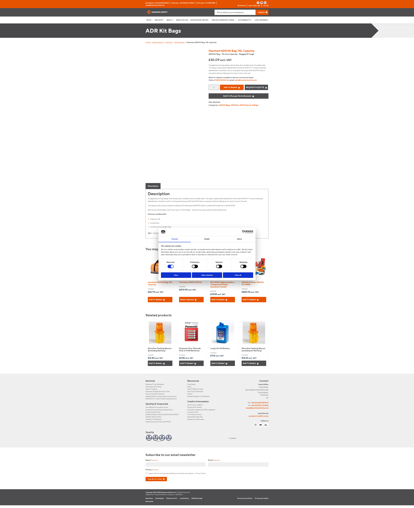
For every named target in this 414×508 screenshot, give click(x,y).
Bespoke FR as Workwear (155, 384)
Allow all (238, 275)
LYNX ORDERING (261, 20)
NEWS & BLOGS (182, 20)
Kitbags (255, 105)
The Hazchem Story (194, 414)
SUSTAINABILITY (244, 20)
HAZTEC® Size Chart (195, 389)
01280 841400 (220, 80)
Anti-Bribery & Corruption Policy (157, 407)
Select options (187, 299)
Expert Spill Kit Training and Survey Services (161, 396)
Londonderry (184, 498)
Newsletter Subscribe (195, 417)
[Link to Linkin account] (265, 2)
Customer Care (192, 412)
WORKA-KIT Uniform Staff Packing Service (161, 399)
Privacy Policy (200, 473)
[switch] (195, 266)
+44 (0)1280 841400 (259, 403)
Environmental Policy (153, 412)
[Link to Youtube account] (261, 2)
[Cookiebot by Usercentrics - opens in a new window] (243, 231)
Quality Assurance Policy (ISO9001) (158, 422)
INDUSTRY (159, 20)
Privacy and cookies (261, 498)
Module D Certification (154, 419)
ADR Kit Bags (179, 42)
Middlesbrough (196, 498)
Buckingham (159, 498)
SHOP (148, 20)
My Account (242, 5)
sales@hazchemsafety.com (155, 5)
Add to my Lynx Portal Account (237, 96)
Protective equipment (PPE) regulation (201, 410)
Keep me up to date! (155, 479)
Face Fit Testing (151, 389)
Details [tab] (207, 239)
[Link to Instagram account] (258, 2)
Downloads (191, 384)
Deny (176, 275)
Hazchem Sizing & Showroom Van (157, 391)
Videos (189, 394)
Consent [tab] (174, 239)
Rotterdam (149, 501)
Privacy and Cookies (194, 407)
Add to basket (230, 87)
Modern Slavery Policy (153, 417)
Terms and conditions (244, 498)
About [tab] (239, 239)
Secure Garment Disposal (155, 394)
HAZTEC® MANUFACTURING (223, 20)
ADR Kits (168, 42)
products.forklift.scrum (258, 416)
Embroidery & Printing (153, 387)
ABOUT (169, 20)
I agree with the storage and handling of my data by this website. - (177, 473)
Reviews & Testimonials (195, 419)
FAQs (189, 387)
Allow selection (207, 275)
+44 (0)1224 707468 (259, 405)
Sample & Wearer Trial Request (198, 396)
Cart (264, 5)
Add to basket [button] (155, 299)
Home (148, 42)
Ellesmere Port (171, 498)
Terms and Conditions (195, 405)
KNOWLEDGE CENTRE (199, 20)
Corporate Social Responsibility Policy (159, 410)
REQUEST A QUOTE (255, 87)
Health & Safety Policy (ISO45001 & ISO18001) (162, 414)
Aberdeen (149, 498)
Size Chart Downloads (195, 391)
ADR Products (158, 42)
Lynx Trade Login (254, 5)
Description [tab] (153, 186)
